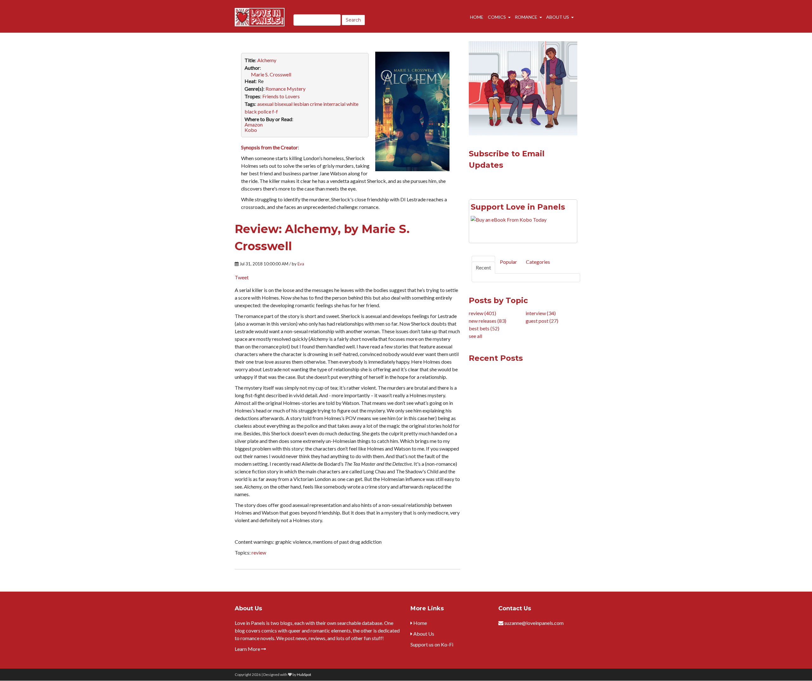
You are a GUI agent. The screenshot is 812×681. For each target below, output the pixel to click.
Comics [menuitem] (497, 17)
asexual (265, 104)
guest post (542, 321)
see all (475, 336)
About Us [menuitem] (557, 17)
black (251, 111)
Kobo (251, 130)
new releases (487, 321)
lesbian (301, 104)
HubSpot (304, 674)
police (264, 111)
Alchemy (266, 60)
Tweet (242, 277)
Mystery (296, 89)
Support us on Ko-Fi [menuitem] (431, 644)
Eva (301, 263)
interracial (334, 104)
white (352, 104)
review (259, 552)
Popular (508, 262)
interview (541, 313)
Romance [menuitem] (526, 17)
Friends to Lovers (281, 96)
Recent (483, 267)
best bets (484, 328)
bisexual (283, 104)
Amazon (254, 124)
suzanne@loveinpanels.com (534, 623)
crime (316, 104)
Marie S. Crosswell (271, 74)
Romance (275, 89)
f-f (275, 111)
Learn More (248, 649)
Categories (538, 262)
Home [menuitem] (476, 17)
